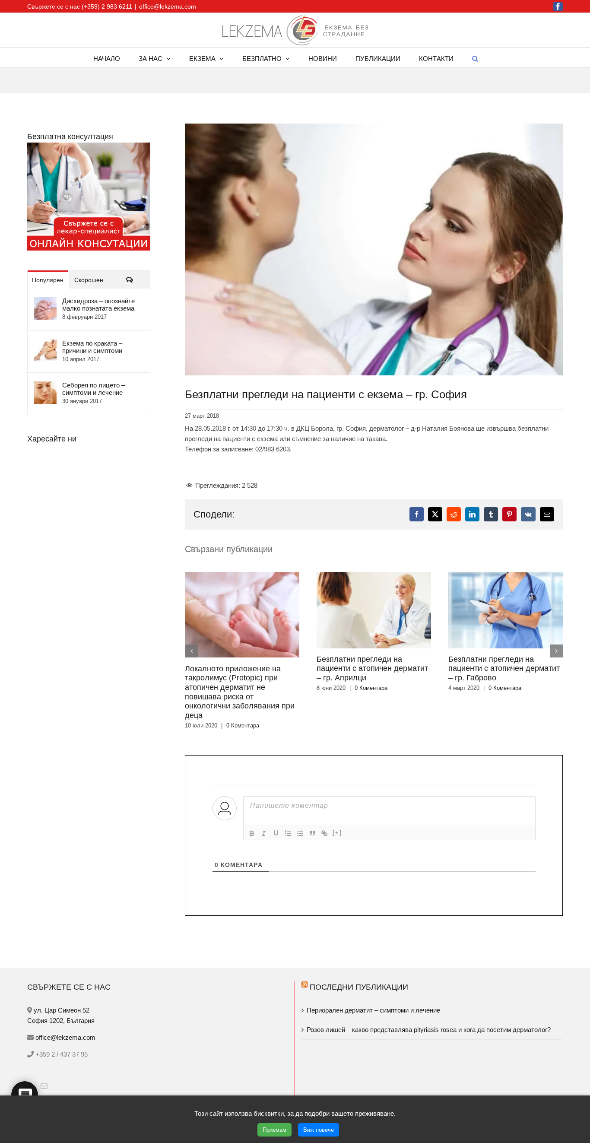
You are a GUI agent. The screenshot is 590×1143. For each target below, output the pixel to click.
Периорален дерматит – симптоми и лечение (374, 972)
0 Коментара (239, 688)
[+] (337, 795)
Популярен (47, 279)
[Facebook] (30, 1048)
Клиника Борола (325, 1085)
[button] (475, 57)
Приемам (274, 1130)
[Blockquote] (312, 796)
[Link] (324, 796)
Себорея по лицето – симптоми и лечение (93, 388)
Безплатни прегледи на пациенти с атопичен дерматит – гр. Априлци (240, 668)
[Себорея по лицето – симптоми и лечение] (45, 386)
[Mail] (44, 1048)
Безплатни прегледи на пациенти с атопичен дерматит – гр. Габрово (372, 668)
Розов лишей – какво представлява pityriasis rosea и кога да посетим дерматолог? (429, 992)
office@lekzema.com (167, 6)
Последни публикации (359, 949)
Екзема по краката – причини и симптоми (92, 347)
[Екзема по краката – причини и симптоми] (45, 344)
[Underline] (276, 796)
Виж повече (318, 1130)
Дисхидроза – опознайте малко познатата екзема (98, 304)
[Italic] (264, 796)
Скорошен (88, 279)
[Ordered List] (288, 796)
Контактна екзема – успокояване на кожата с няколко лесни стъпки (132, 1085)
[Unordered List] (300, 796)
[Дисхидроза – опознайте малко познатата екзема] (45, 302)
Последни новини (75, 1061)
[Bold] (252, 796)
